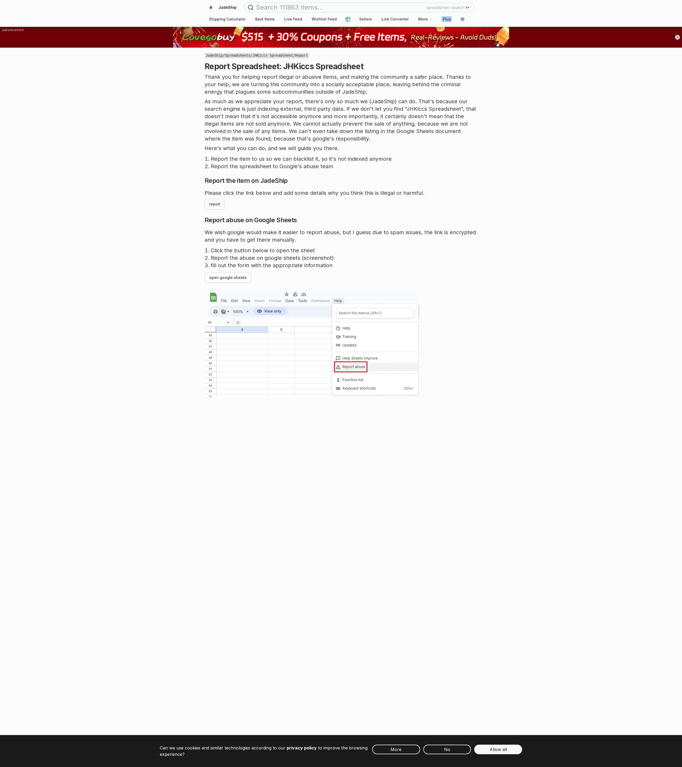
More (423, 19)
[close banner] (677, 37)
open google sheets (228, 277)
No (447, 749)
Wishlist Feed (324, 19)
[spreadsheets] (348, 19)
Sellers (365, 19)
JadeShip (214, 55)
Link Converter (395, 19)
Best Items (265, 19)
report (214, 204)
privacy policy (302, 747)
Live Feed (293, 19)
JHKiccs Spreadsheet (273, 55)
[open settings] (462, 19)
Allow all (498, 749)
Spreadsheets (237, 55)
